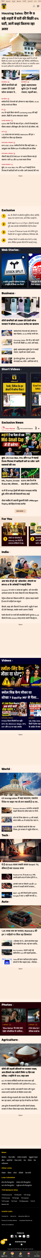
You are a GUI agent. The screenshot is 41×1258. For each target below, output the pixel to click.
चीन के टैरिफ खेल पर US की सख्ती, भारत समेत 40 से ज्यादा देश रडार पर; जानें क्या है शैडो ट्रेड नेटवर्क (26, 819)
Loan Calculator (8, 1177)
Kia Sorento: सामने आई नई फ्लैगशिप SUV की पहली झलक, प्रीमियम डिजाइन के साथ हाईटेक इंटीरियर (24, 952)
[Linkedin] (28, 1236)
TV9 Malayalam (23, 1201)
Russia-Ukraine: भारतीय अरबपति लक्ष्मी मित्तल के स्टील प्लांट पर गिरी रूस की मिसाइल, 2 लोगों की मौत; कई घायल (26, 810)
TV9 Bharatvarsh (7, 1195)
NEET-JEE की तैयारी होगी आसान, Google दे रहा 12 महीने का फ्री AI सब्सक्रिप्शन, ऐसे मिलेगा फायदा (25, 894)
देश (25, 1160)
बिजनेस (4, 1157)
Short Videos (11, 369)
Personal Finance (7, 143)
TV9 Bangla (15, 1198)
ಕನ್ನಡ (13, 1)
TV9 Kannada (6, 1198)
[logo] (4, 6)
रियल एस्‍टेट (18, 1160)
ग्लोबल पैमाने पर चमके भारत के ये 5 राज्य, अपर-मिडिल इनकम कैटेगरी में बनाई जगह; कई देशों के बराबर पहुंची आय (22, 241)
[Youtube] (20, 1236)
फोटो (15, 1173)
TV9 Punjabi (5, 1201)
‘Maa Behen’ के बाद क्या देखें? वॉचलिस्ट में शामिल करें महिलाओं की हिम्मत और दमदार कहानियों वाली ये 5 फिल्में (14, 1030)
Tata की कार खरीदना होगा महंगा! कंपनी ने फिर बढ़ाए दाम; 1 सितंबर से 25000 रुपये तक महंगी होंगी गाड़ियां (26, 961)
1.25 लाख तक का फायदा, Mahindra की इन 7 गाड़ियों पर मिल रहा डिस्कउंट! (19, 933)
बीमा (3, 1160)
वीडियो (21, 1173)
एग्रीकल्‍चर (5, 1163)
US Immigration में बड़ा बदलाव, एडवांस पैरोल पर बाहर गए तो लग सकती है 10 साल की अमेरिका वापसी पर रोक (20, 800)
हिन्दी (3, 1)
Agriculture (10, 1040)
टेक (35, 1160)
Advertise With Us (24, 1216)
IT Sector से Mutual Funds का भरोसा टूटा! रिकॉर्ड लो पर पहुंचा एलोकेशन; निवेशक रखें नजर (23, 233)
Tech (5, 835)
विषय (9, 1173)
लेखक (4, 1173)
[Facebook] (12, 1236)
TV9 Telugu (27, 1195)
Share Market (6, 121)
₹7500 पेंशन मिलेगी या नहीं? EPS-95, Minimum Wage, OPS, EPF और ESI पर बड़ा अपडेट (14, 724)
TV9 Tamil (14, 1201)
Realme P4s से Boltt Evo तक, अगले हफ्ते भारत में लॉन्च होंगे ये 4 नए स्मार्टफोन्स (25, 876)
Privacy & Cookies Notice (9, 1220)
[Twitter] (16, 1236)
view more (19, 511)
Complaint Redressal (25, 1220)
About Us (13, 1216)
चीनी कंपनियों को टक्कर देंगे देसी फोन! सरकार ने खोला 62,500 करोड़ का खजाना (10, 89)
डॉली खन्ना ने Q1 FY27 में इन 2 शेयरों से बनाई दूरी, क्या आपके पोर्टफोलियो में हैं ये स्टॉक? (23, 225)
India (5, 552)
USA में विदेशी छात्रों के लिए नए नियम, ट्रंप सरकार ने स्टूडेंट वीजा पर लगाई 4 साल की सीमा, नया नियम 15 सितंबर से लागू (26, 828)
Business (4, 99)
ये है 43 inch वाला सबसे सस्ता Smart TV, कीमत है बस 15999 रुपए (20, 866)
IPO (3, 110)
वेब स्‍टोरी (28, 1173)
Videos (6, 661)
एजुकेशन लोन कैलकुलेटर (24, 1185)
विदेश (30, 1160)
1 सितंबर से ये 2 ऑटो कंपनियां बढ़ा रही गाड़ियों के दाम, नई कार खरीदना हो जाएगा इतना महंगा (26, 942)
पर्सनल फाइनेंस (22, 1157)
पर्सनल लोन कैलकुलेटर (23, 1182)
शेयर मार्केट (11, 1157)
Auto (3, 132)
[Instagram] (24, 1236)
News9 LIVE (5, 1204)
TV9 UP (32, 1201)
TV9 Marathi (18, 1195)
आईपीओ (9, 1160)
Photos (7, 1005)
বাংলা (35, 1)
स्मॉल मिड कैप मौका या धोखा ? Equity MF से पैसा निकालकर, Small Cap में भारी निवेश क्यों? (19, 695)
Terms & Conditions (8, 1225)
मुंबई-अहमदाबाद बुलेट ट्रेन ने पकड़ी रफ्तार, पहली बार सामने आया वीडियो (29, 89)
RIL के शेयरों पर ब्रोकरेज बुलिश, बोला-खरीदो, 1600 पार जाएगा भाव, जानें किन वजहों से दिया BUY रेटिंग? (23, 217)
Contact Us (5, 1216)
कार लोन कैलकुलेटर (8, 1185)
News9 (8, 1)
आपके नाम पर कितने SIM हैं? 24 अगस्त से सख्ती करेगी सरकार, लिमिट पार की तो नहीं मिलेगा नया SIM (25, 885)
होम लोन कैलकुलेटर (8, 1182)
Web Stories (10, 250)
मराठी (24, 1)
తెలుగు (19, 1)
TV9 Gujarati (25, 1198)
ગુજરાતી (30, 1)
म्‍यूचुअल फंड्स (33, 1157)
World (6, 769)
